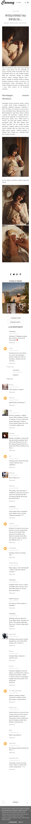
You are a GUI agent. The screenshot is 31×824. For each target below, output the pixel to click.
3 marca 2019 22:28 (14, 435)
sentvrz (11, 348)
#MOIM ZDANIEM (14, 23)
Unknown (11, 397)
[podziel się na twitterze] (14, 274)
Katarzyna (12, 473)
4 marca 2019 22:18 (14, 636)
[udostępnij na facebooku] (11, 274)
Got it (21, 822)
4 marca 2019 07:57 (14, 475)
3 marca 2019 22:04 (14, 387)
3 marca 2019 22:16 (14, 413)
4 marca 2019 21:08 (14, 582)
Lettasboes (12, 486)
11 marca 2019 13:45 (14, 732)
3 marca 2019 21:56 (14, 333)
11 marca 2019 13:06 (14, 709)
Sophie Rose (12, 743)
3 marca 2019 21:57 (14, 350)
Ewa (10, 456)
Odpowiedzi (10, 367)
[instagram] (28, 2)
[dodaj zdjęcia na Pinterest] (20, 274)
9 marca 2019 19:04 (14, 693)
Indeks (15, 802)
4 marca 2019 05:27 (14, 458)
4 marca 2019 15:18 (14, 550)
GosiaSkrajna (12, 548)
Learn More (13, 822)
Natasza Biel (12, 634)
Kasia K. (11, 666)
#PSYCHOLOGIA (23, 23)
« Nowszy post (15, 318)
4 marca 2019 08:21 (14, 488)
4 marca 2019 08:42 (14, 509)
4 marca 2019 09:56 (14, 525)
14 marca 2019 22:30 (14, 745)
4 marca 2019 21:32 (14, 616)
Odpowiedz (12, 342)
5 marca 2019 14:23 (14, 653)
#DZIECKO (6, 23)
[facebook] (25, 2)
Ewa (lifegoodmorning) (15, 690)
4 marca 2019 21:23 (14, 601)
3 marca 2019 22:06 (14, 400)
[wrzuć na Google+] (17, 274)
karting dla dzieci (13, 758)
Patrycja (11, 651)
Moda (10, 730)
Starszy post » (15, 322)
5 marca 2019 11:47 (17, 372)
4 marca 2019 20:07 (14, 565)
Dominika (11, 433)
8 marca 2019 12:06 (14, 668)
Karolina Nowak (13, 563)
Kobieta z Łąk (13, 707)
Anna (10, 411)
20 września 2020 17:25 (14, 760)
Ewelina (11, 385)
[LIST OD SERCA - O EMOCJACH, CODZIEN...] (15, 302)
